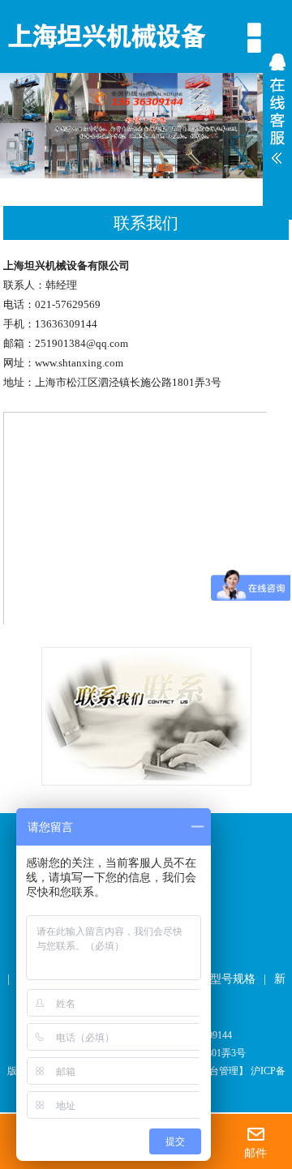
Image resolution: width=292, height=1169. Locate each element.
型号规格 (233, 979)
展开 (277, 113)
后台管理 (219, 1071)
